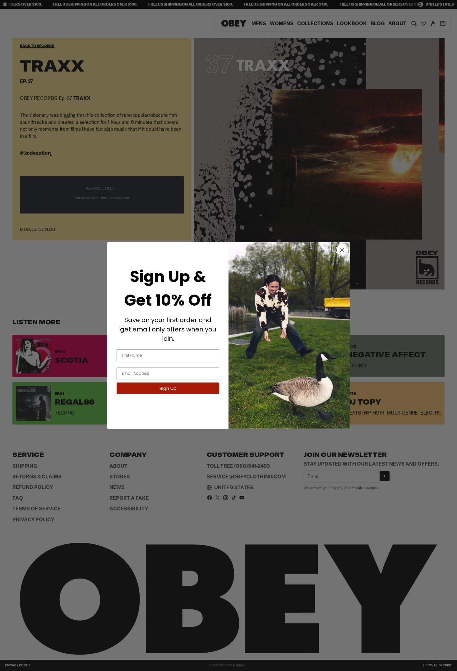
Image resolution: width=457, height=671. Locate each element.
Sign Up (168, 388)
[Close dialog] (341, 250)
